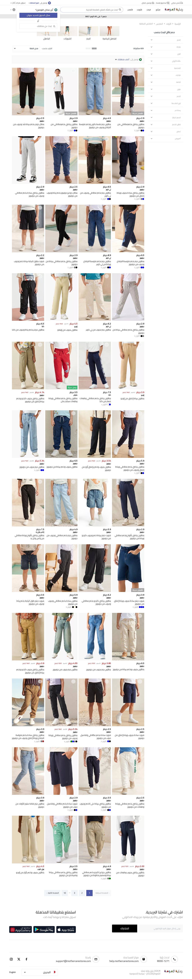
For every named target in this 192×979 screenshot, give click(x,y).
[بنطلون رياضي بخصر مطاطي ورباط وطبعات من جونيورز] (128, 794)
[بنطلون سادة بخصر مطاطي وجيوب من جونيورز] (61, 591)
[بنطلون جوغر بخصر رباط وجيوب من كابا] (28, 320)
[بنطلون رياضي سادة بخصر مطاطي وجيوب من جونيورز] (28, 183)
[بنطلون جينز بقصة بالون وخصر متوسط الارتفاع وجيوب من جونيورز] (95, 115)
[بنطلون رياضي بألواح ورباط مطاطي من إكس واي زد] (28, 526)
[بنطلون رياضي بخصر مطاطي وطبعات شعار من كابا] (95, 389)
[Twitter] (18, 959)
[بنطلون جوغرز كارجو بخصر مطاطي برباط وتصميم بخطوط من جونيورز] (95, 863)
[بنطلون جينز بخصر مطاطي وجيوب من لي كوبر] (95, 183)
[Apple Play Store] (66, 929)
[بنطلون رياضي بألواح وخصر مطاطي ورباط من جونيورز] (128, 526)
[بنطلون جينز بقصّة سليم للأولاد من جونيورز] (28, 794)
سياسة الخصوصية (136, 974)
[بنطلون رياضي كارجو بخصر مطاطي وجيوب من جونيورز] (95, 591)
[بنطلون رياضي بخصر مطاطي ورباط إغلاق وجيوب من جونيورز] (128, 457)
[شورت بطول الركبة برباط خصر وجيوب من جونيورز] (28, 252)
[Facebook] (26, 959)
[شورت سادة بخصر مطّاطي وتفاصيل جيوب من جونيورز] (95, 725)
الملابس (159, 24)
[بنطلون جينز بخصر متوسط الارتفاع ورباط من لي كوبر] (95, 252)
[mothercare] (173, 10)
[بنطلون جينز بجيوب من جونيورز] (28, 457)
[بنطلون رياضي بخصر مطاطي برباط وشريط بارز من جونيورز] (61, 863)
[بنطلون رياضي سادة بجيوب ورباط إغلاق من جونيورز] (128, 183)
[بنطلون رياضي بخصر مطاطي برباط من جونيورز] (61, 252)
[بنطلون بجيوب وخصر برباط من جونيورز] (61, 457)
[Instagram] (11, 959)
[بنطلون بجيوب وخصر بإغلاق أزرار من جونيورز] (95, 457)
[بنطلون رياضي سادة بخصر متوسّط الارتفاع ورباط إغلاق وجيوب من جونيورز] (28, 725)
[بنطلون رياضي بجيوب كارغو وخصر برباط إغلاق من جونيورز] (28, 389)
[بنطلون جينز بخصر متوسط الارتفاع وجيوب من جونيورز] (128, 252)
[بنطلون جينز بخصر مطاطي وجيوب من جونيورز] (61, 526)
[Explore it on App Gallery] (20, 929)
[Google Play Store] (44, 929)
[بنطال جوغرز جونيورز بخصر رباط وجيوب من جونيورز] (61, 183)
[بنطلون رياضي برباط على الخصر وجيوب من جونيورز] (95, 794)
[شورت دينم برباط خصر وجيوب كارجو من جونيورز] (95, 526)
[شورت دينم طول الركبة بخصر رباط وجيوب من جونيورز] (28, 591)
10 (65, 893)
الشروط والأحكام (153, 974)
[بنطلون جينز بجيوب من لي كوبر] (95, 320)
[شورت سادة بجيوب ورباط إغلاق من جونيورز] (128, 725)
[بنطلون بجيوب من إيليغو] (61, 320)
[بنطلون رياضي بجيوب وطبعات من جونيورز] (128, 863)
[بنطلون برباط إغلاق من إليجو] (128, 389)
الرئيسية (178, 24)
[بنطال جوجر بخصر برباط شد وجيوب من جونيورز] (28, 115)
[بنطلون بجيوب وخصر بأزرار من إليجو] (28, 863)
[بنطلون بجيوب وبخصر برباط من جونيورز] (128, 660)
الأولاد (168, 24)
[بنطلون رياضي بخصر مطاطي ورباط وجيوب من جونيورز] (61, 725)
